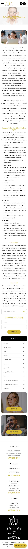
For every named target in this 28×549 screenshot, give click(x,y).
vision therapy (7, 347)
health (5, 351)
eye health (6, 368)
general (6, 343)
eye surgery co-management (11, 380)
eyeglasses (6, 363)
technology (6, 388)
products (6, 376)
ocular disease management (11, 384)
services (6, 355)
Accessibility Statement (8, 544)
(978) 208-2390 (14, 458)
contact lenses (7, 359)
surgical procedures (9, 372)
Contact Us (14, 432)
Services (14, 409)
